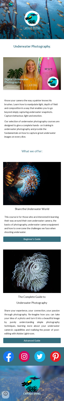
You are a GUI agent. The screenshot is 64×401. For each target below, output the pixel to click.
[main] (32, 46)
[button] (3, 4)
